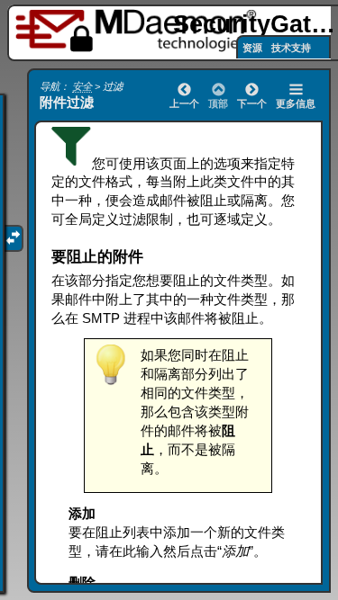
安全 (82, 86)
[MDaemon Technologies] (138, 31)
